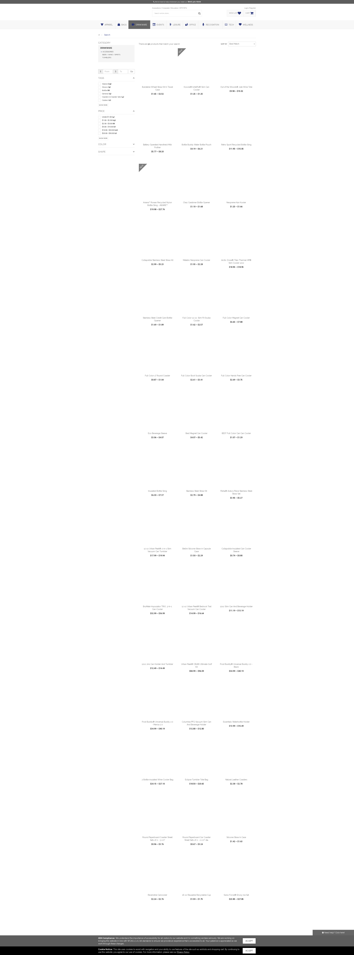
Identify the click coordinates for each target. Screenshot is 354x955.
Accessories (107, 52)
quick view (147, 102)
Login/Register (250, 8)
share (172, 102)
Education (174, 8)
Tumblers (106, 58)
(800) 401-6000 (194, 2)
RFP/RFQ (183, 8)
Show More (103, 105)
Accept (249, 941)
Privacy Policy (183, 952)
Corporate (166, 8)
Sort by (224, 44)
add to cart (159, 81)
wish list (161, 102)
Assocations (156, 8)
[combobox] (242, 44)
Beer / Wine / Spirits (111, 55)
